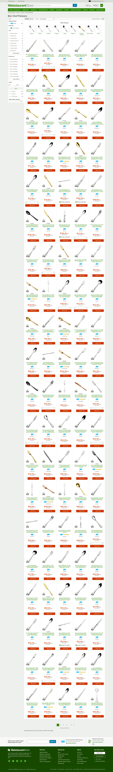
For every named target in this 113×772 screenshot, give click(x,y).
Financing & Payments (82, 757)
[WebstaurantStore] (20, 750)
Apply (16, 88)
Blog (59, 752)
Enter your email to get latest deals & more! (15, 741)
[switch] (102, 19)
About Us (79, 752)
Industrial (92, 9)
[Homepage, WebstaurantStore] (21, 5)
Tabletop (52, 9)
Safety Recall (61, 763)
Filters (10, 18)
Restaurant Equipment (15, 9)
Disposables (59, 9)
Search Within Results (14, 99)
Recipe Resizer (43, 759)
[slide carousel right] (100, 30)
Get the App (21, 1)
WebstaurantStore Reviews (64, 761)
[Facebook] (17, 761)
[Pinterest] (25, 761)
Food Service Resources (64, 759)
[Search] (21, 101)
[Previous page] (55, 725)
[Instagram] (9, 761)
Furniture (66, 9)
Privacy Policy (61, 769)
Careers (79, 756)
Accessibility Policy (77, 769)
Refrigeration (26, 9)
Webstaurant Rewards (45, 754)
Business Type (99, 9)
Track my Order (99, 756)
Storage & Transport (76, 9)
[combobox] (54, 5)
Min (9, 84)
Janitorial (85, 9)
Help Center (12, 1)
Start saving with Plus (71, 743)
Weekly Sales (61, 756)
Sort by (37, 18)
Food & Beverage (43, 9)
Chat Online (98, 759)
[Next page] (74, 725)
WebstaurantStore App (45, 756)
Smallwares (34, 9)
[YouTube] (13, 761)
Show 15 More (16, 53)
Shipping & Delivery (100, 761)
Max (17, 84)
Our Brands (80, 754)
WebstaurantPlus (44, 752)
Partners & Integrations (45, 761)
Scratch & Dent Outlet (63, 754)
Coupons (60, 757)
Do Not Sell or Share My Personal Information (94, 769)
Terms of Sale (53, 769)
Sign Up (53, 741)
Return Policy (80, 763)
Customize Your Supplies (46, 757)
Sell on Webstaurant (82, 761)
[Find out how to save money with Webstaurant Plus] (32, 58)
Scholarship (80, 759)
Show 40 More (16, 79)
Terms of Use (69, 769)
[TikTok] (21, 761)
